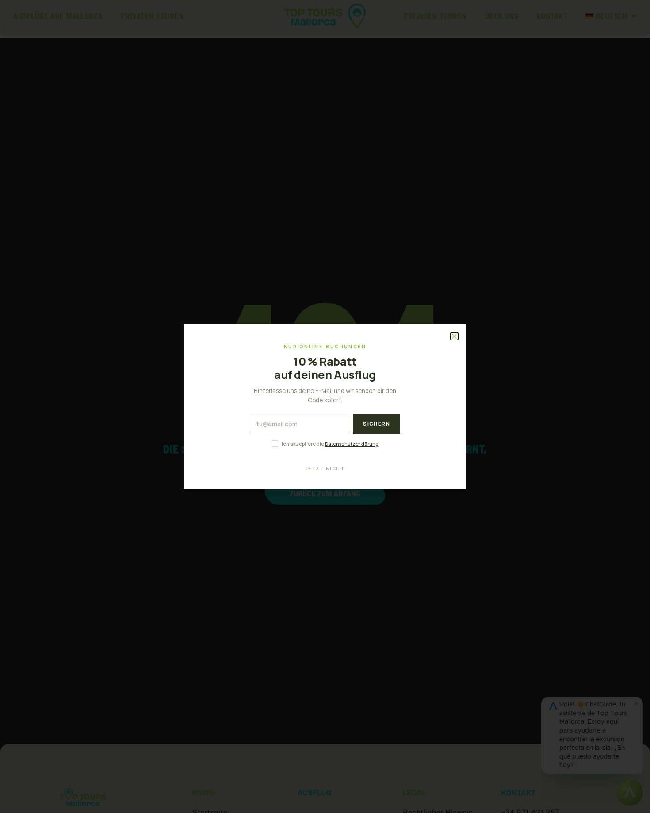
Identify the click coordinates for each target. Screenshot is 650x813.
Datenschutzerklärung (352, 443)
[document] (325, 406)
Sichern (376, 423)
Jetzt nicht (325, 469)
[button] (454, 336)
